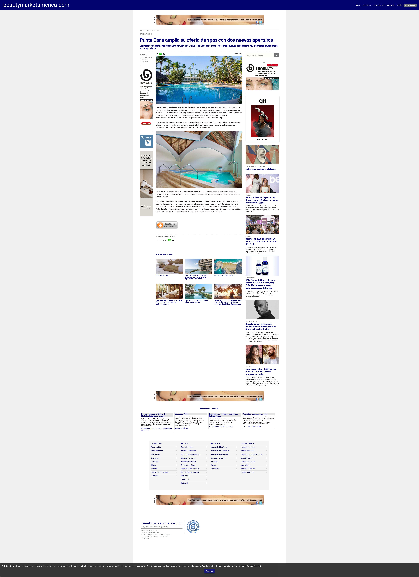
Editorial (184, 483)
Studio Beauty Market (160, 472)
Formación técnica (188, 461)
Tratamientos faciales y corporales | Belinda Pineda (224, 415)
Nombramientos (253, 322)
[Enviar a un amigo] (163, 241)
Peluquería (378, 5)
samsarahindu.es (181, 428)
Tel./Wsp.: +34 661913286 (150, 532)
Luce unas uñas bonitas (252, 426)
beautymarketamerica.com (36, 5)
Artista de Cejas (181, 414)
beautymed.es (247, 458)
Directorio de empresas (190, 454)
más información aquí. (251, 566)
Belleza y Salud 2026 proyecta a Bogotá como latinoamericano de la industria (262, 200)
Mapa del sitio (157, 451)
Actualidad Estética (219, 447)
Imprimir (144, 59)
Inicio (358, 5)
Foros (213, 465)
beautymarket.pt (247, 451)
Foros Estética (187, 447)
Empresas (250, 278)
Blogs (153, 465)
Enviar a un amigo (147, 57)
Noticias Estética (188, 465)
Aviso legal (145, 538)
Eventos (249, 367)
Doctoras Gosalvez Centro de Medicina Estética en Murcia (153, 415)
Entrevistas (185, 476)
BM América (144, 31)
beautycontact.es (248, 469)
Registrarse (410, 5)
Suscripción (156, 447)
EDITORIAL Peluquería (255, 167)
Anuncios (215, 461)
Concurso (185, 479)
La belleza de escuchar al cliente (261, 169)
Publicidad (155, 454)
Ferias (248, 195)
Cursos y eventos (188, 458)
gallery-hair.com (247, 472)
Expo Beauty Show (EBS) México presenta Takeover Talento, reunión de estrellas (261, 372)
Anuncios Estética (188, 451)
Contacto (154, 476)
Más (400, 5)
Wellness (390, 5)
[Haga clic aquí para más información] (167, 228)
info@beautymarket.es (149, 530)
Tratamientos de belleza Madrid (221, 427)
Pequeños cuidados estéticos (255, 414)
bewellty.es (246, 465)
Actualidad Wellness (219, 454)
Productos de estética (190, 469)
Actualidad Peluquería (220, 451)
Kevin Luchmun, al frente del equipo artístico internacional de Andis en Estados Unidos (261, 327)
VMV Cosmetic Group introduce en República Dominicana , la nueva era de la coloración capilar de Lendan (261, 284)
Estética (367, 5)
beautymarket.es (248, 447)
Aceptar (209, 571)
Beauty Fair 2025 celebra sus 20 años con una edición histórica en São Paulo (261, 241)
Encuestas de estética (190, 472)
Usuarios (154, 461)
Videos (154, 469)
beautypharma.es (248, 461)
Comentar (145, 61)
